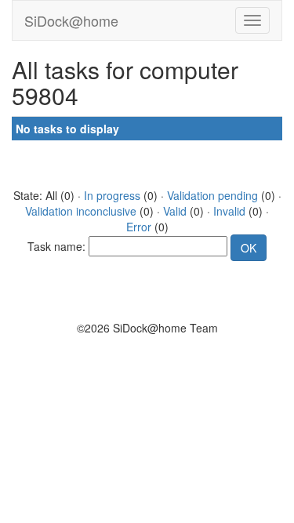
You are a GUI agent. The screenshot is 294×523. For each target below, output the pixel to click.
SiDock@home (71, 20)
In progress (112, 195)
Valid (175, 211)
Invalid (229, 211)
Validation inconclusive (80, 211)
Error (138, 226)
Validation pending (212, 195)
